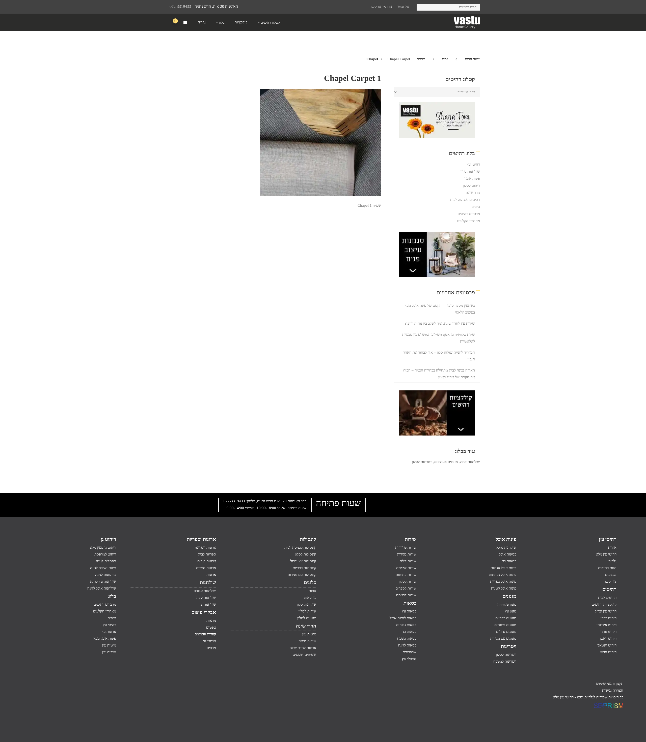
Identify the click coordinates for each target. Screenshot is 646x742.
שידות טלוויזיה (405, 547)
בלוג (112, 596)
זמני (445, 59)
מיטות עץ (309, 634)
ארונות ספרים (206, 568)
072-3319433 (180, 6)
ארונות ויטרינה (205, 547)
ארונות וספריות (201, 539)
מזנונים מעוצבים (446, 462)
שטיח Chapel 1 (369, 205)
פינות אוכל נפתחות (502, 575)
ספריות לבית (207, 554)
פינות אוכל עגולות (503, 568)
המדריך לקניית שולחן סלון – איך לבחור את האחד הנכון (439, 355)
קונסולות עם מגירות (302, 575)
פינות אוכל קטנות (503, 588)
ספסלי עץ (409, 659)
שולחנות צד (207, 604)
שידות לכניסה (406, 595)
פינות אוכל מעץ (104, 638)
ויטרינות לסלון (422, 462)
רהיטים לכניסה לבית (465, 200)
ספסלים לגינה (106, 561)
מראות (211, 621)
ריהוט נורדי (608, 632)
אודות (612, 547)
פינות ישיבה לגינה (103, 568)
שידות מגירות (406, 554)
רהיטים (609, 589)
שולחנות (208, 582)
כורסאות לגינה (105, 575)
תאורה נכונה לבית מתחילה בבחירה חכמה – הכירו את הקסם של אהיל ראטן (439, 373)
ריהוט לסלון (471, 185)
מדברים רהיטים (468, 214)
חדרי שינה (306, 626)
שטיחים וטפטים (304, 655)
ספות (312, 591)
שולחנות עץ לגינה (103, 581)
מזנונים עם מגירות (503, 638)
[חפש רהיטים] (422, 6)
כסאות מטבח (406, 638)
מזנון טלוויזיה (506, 604)
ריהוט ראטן (608, 638)
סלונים (310, 582)
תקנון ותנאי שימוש (609, 684)
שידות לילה (408, 561)
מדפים (211, 648)
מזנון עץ (510, 611)
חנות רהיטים (607, 568)
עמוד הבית (472, 59)
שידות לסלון (407, 581)
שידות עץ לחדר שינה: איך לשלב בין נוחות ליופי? (440, 323)
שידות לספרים (405, 588)
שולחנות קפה (206, 598)
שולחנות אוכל (470, 462)
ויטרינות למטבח (504, 661)
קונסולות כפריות (304, 568)
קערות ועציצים (205, 634)
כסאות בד (409, 632)
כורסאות (310, 598)
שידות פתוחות (406, 575)
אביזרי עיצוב (204, 612)
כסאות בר (509, 561)
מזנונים (509, 596)
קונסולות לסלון (305, 554)
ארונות (211, 575)
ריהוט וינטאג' (606, 645)
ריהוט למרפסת (105, 554)
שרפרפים (409, 652)
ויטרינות (508, 646)
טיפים (475, 207)
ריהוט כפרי (608, 618)
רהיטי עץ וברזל (605, 611)
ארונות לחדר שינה (303, 648)
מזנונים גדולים (506, 632)
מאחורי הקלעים (468, 221)
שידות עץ (109, 652)
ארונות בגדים (206, 561)
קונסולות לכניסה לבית (300, 547)
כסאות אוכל (507, 554)
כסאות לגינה (407, 645)
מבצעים (610, 575)
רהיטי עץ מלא (606, 554)
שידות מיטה (307, 641)
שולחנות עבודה (205, 591)
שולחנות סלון (470, 171)
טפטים (211, 627)
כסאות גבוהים (406, 625)
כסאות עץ (409, 611)
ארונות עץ (108, 632)
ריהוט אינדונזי (606, 625)
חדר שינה (473, 193)
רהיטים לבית (607, 598)
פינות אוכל (472, 178)
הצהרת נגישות (612, 690)
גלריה (612, 561)
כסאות (409, 603)
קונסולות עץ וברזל (303, 561)
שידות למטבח (406, 568)
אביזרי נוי (209, 641)
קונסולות (308, 539)
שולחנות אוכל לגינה (101, 588)
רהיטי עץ (473, 164)
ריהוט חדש (608, 652)
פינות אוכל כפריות (503, 581)
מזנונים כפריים (505, 618)
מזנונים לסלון (306, 618)
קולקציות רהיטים (604, 604)
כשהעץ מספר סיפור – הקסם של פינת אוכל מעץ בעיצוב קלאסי (440, 308)
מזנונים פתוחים (505, 625)
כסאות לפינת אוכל (403, 618)
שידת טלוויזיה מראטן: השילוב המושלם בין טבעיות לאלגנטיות (438, 337)
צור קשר (610, 581)
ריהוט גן (108, 539)
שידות (410, 539)
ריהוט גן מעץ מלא (103, 547)
